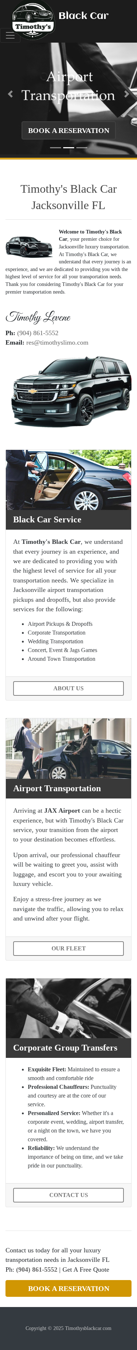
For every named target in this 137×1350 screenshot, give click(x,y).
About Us (68, 688)
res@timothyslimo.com (57, 342)
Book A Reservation (68, 130)
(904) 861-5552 (37, 333)
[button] (10, 94)
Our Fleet (69, 948)
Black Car (83, 16)
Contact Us (68, 1195)
